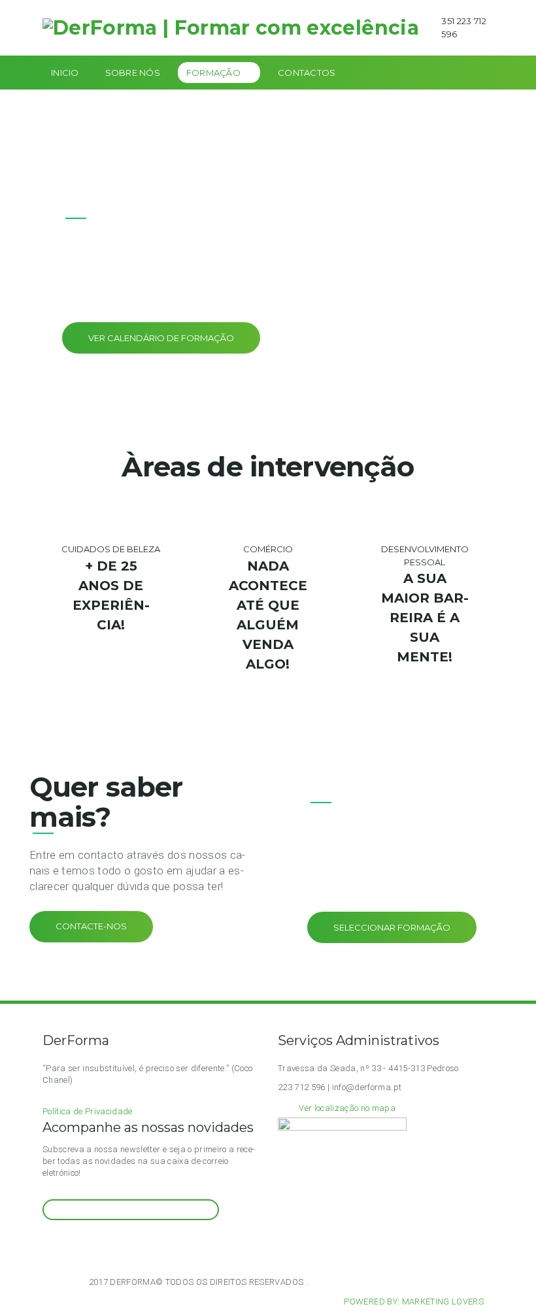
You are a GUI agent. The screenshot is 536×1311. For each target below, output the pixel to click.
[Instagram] (47, 1245)
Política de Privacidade (87, 1111)
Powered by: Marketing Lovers (414, 1301)
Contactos (306, 72)
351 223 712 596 (463, 27)
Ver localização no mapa (347, 1108)
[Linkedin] (95, 1245)
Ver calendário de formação (161, 338)
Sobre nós (132, 72)
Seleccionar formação (391, 927)
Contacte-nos (91, 926)
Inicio (65, 72)
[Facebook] (63, 1245)
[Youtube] (79, 1245)
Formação (213, 72)
